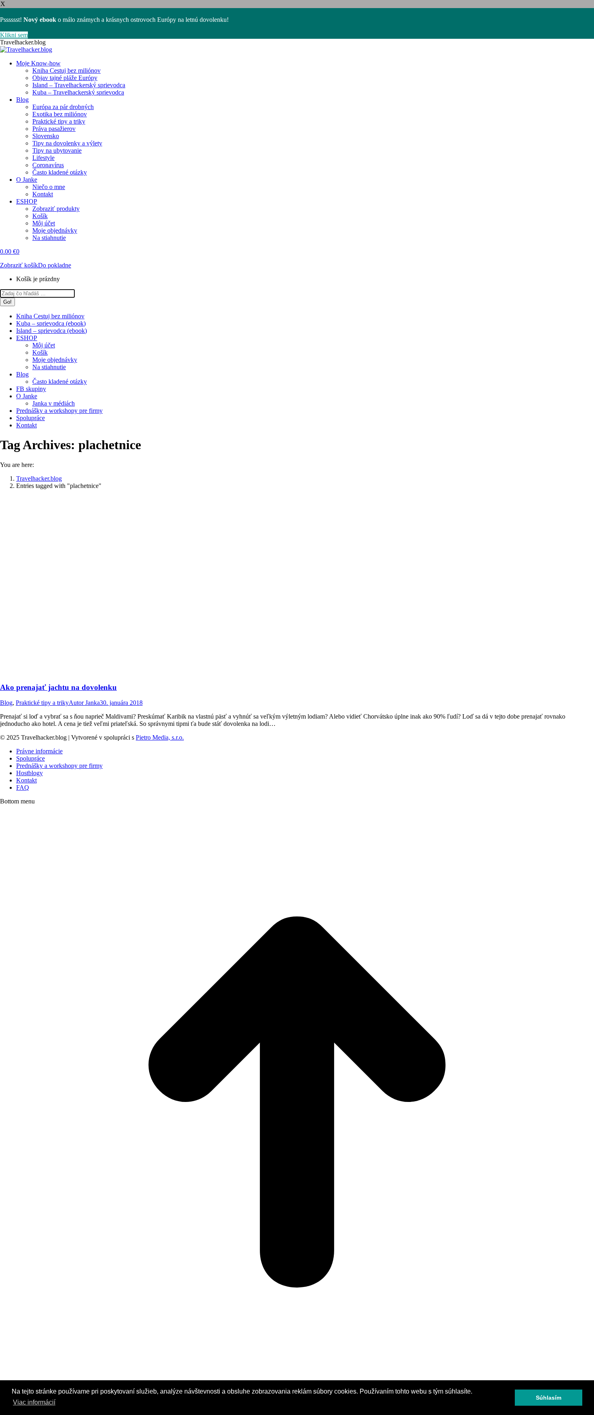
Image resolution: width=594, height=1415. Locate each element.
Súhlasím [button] (548, 1397)
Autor (84, 702)
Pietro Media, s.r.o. (160, 737)
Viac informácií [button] (34, 1402)
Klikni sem (14, 35)
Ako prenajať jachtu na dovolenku (58, 687)
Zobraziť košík (19, 265)
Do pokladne (54, 265)
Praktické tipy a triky (42, 702)
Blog (6, 702)
